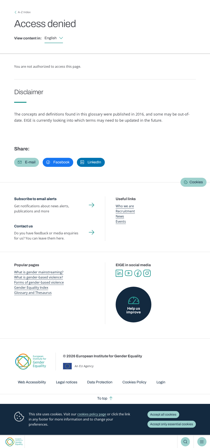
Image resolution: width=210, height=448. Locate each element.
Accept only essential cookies (171, 424)
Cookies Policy (134, 382)
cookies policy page (91, 414)
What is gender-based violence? (38, 277)
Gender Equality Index (31, 287)
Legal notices (66, 382)
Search (185, 441)
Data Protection (99, 382)
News (120, 216)
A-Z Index (24, 12)
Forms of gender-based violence (39, 282)
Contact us (23, 226)
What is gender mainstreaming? (38, 272)
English (51, 38)
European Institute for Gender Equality (14, 441)
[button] (26, 162)
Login (160, 382)
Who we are (125, 206)
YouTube (128, 273)
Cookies (196, 182)
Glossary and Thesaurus (33, 292)
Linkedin (119, 273)
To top (102, 398)
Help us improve (133, 310)
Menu (202, 441)
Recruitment (125, 211)
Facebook (137, 273)
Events (121, 221)
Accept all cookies (163, 414)
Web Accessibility (32, 382)
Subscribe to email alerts (35, 199)
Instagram (147, 273)
